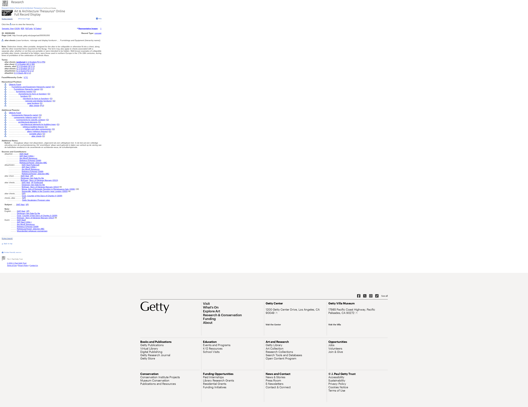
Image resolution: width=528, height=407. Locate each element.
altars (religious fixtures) (37, 131)
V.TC (26, 77)
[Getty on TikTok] (377, 296)
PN (43, 62)
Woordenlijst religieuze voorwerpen (32, 231)
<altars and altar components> (38, 129)
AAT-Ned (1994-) (27, 156)
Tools (17, 8)
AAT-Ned (24, 154)
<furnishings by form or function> (32, 94)
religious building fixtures (33, 127)
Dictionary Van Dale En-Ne (32, 178)
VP (31, 176)
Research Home (8, 8)
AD (27, 64)
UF (29, 66)
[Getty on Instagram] (370, 296)
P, (41, 105)
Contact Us (34, 266)
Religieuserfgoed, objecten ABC (33, 163)
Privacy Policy (23, 266)
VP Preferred (36, 182)
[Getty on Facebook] (358, 296)
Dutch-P (24, 71)
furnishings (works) (24, 91)
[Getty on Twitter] (364, 296)
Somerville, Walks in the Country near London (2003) (45, 191)
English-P (34, 62)
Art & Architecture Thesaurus (31, 8)
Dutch (20, 73)
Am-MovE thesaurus (28, 158)
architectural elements (28, 122)
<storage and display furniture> (38, 101)
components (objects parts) (26, 117)
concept (97, 33)
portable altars (35, 134)
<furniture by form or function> (36, 98)
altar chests (34, 105)
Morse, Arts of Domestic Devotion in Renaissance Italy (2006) (48, 189)
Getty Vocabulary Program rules (36, 200)
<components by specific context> (31, 120)
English (23, 64)
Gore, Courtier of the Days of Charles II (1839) (42, 196)
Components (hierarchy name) (25, 115)
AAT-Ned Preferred (30, 165)
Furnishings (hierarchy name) (27, 89)
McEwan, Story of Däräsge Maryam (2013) (39, 180)
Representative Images (88, 29)
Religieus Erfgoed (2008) (30, 160)
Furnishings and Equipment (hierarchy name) (31, 87)
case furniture (33, 103)
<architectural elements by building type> (38, 124)
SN (32, 64)
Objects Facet (15, 84)
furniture (24, 96)
